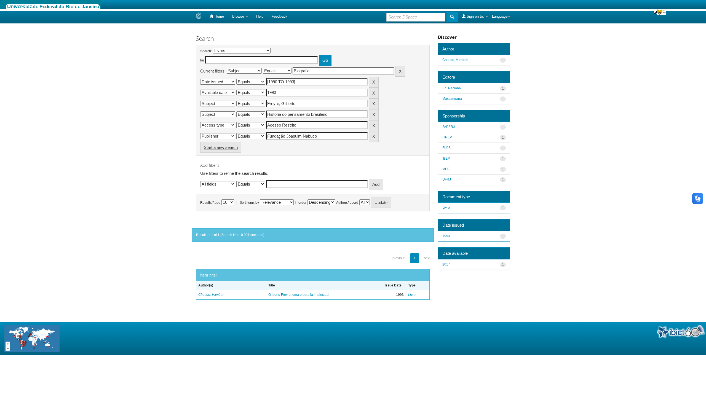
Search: (206, 51)
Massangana (452, 99)
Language (499, 16)
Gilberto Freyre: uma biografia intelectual (298, 295)
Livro (412, 295)
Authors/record (347, 203)
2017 (446, 264)
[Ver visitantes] (32, 338)
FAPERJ (448, 127)
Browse (238, 16)
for (202, 60)
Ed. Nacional (452, 88)
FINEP (447, 137)
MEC (446, 169)
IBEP (446, 158)
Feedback (279, 16)
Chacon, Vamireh (211, 295)
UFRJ (446, 179)
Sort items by (249, 203)
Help (259, 16)
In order (300, 203)
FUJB (446, 148)
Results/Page (210, 203)
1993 (446, 236)
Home (218, 16)
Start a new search (221, 147)
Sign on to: (475, 16)
